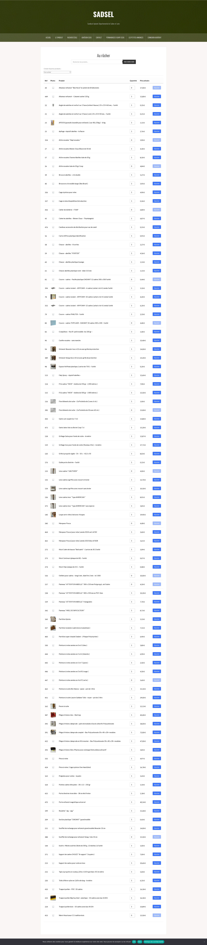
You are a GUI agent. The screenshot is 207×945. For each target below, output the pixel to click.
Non (139, 942)
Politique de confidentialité (153, 942)
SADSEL (103, 14)
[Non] (204, 942)
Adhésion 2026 (87, 37)
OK (134, 942)
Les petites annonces (136, 37)
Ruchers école (72, 37)
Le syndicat (59, 37)
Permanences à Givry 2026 (115, 37)
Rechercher (129, 62)
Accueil (48, 37)
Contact (99, 37)
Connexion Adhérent (154, 37)
